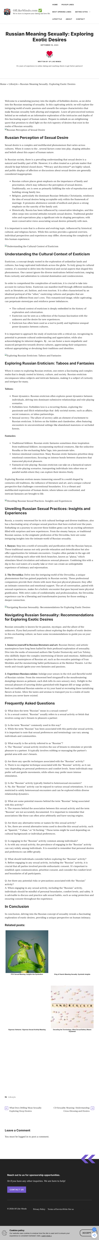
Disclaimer (86, 1209)
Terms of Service (55, 1209)
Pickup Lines (68, 5)
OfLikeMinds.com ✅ (27, 10)
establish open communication (21, 869)
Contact (80, 19)
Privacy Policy (39, 1209)
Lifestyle (57, 19)
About (69, 19)
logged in (23, 1136)
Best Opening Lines (61, 12)
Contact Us (17, 1189)
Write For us (68, 1209)
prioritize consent (48, 869)
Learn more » (46, 1236)
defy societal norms (65, 410)
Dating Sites (81, 12)
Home (55, 5)
